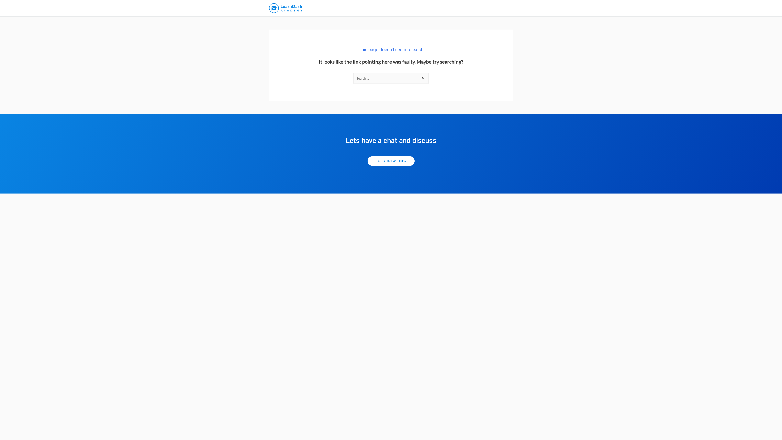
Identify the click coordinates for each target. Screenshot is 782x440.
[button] (391, 161)
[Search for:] (391, 78)
